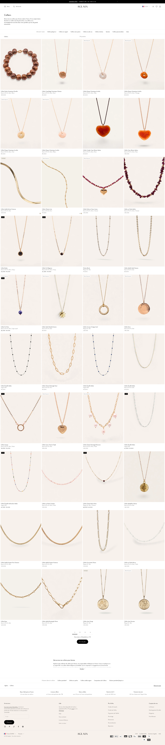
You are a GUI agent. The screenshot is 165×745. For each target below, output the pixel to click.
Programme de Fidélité (113, 713)
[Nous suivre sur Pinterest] (9, 726)
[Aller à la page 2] (90, 632)
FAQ (60, 713)
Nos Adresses (152, 716)
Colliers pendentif (62, 680)
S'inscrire (9, 722)
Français (20, 734)
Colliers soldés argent (86, 680)
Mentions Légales (152, 734)
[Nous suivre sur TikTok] (14, 726)
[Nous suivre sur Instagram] (5, 726)
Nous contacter (62, 717)
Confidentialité (143, 734)
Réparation (110, 726)
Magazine (151, 713)
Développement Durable (155, 710)
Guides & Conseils (112, 707)
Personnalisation (112, 723)
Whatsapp (61, 710)
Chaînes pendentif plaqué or (116, 680)
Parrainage (110, 716)
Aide (160, 734)
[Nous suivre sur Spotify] (23, 726)
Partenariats (111, 719)
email (73, 708)
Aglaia (6, 685)
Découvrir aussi (157, 685)
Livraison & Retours (63, 720)
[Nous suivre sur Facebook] (18, 726)
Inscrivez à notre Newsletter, (11, 707)
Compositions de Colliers (100, 680)
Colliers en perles (73, 680)
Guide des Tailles (112, 710)
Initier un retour (62, 723)
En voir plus (82, 642)
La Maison (151, 707)
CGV (136, 734)
